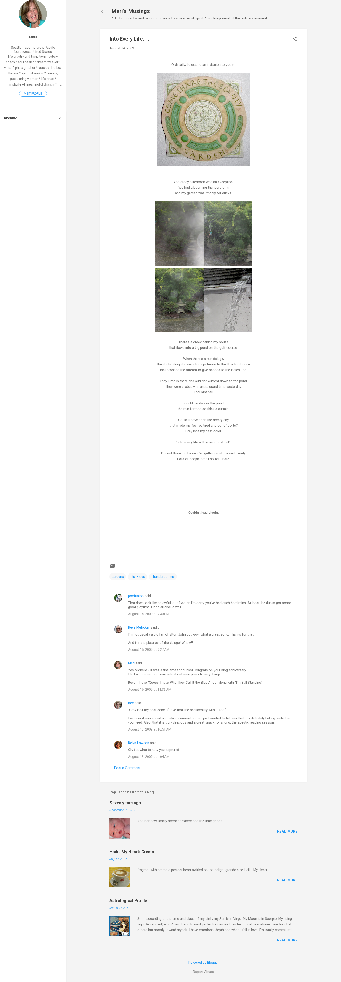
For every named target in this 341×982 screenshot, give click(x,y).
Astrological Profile (128, 900)
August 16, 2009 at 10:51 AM (149, 729)
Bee (131, 703)
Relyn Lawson (138, 743)
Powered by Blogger (203, 962)
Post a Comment (127, 768)
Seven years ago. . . (127, 802)
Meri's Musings (130, 11)
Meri (131, 663)
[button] (294, 39)
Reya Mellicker (139, 627)
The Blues (137, 577)
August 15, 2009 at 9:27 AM (148, 650)
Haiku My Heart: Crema (131, 851)
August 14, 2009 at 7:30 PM (148, 614)
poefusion (136, 596)
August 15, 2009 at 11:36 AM (149, 689)
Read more (287, 831)
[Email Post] (112, 567)
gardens (118, 577)
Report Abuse (203, 972)
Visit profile (33, 93)
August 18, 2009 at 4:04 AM (148, 757)
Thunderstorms (163, 577)
